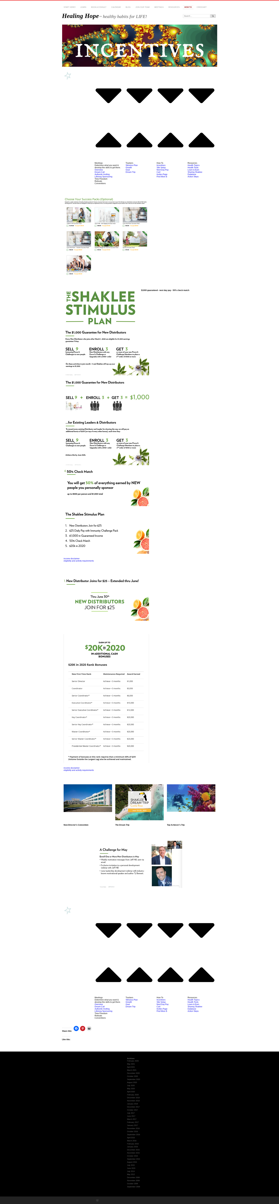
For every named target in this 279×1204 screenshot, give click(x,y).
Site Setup (161, 167)
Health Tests (193, 167)
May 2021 (131, 1064)
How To (188, 7)
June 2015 (131, 1168)
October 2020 (132, 1076)
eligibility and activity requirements (79, 561)
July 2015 (131, 1165)
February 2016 (133, 1144)
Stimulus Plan (132, 165)
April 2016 (131, 1138)
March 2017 (131, 1119)
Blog (128, 7)
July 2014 (131, 1171)
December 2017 (133, 1107)
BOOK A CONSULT (98, 7)
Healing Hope (80, 15)
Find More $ (162, 177)
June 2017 (131, 1116)
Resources (174, 7)
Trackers (129, 163)
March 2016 (131, 1141)
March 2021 (131, 1070)
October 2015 (132, 1156)
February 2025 (133, 1061)
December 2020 (133, 1073)
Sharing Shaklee (195, 172)
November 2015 (133, 1153)
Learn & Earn (193, 170)
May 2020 (131, 1089)
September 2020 (133, 1079)
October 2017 (132, 1110)
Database (192, 174)
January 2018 (132, 1104)
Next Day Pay (163, 170)
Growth (129, 167)
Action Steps (193, 177)
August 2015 (132, 1162)
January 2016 (132, 1147)
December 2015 (133, 1150)
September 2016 (133, 1135)
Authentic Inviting (102, 174)
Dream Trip (130, 172)
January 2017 (132, 1125)
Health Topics (194, 165)
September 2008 (133, 1187)
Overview (99, 170)
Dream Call (100, 172)
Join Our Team (142, 7)
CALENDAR (116, 7)
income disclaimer (72, 558)
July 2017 (131, 1113)
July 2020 (131, 1085)
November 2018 (133, 1101)
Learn (83, 7)
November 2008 (133, 1180)
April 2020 (131, 1092)
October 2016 (132, 1131)
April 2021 (131, 1067)
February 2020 (133, 1095)
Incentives (161, 165)
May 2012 (131, 1174)
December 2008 (133, 1177)
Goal (128, 170)
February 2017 (133, 1122)
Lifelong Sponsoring (103, 177)
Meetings (159, 7)
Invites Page (162, 174)
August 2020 (132, 1082)
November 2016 (133, 1128)
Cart (158, 172)
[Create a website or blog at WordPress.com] (97, 1200)
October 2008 (132, 1184)
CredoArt (202, 7)
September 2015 (133, 1159)
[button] (108, 118)
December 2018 (133, 1098)
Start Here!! (70, 7)
